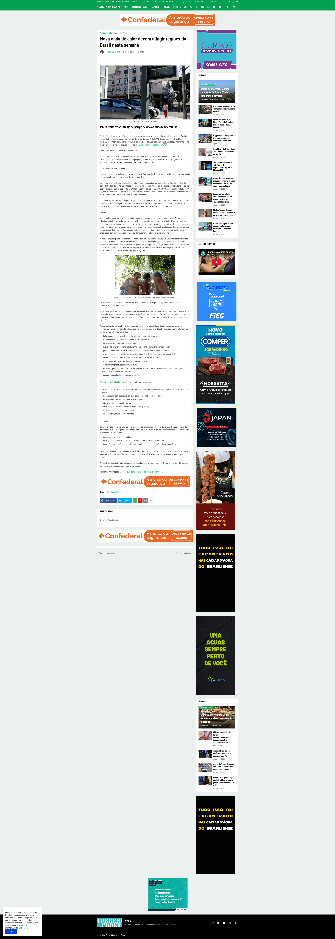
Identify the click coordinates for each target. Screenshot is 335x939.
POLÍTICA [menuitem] (177, 7)
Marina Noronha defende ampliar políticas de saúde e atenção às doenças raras (224, 212)
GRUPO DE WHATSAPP (105, 2)
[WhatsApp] (135, 500)
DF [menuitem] (214, 7)
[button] (228, 7)
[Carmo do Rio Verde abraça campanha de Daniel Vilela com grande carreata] (205, 767)
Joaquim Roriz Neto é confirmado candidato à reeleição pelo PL (222, 753)
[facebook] (225, 2)
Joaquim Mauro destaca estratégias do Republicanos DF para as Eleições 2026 (222, 166)
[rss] (235, 923)
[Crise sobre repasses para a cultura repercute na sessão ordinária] (205, 109)
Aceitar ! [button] (11, 931)
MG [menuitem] (202, 7)
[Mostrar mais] (151, 500)
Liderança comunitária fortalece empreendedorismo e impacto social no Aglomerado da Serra (222, 737)
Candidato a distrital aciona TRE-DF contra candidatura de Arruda (224, 151)
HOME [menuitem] (126, 7)
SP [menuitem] (185, 7)
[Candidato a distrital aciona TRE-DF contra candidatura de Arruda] (205, 152)
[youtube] (237, 2)
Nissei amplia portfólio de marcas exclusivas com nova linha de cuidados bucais (223, 227)
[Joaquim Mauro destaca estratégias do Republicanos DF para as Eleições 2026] (205, 165)
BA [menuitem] (208, 7)
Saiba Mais (23, 928)
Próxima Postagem (183, 553)
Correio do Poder (108, 7)
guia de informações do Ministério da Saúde (144, 472)
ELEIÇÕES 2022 (144, 2)
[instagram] (233, 2)
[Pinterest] (140, 500)
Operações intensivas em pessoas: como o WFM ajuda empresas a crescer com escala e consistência (224, 182)
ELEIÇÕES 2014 (199, 2)
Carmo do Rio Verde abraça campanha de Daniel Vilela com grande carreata (214, 92)
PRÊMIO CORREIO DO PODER (126, 2)
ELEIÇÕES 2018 (171, 2)
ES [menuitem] (197, 7)
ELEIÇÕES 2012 (212, 2)
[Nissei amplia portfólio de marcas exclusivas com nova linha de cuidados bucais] (205, 226)
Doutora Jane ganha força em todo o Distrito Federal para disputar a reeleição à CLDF (223, 781)
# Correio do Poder (120, 33)
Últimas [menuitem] (155, 7)
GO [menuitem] (220, 7)
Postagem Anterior (106, 553)
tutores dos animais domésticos (116, 382)
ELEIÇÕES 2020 (158, 2)
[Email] (145, 500)
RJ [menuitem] (191, 7)
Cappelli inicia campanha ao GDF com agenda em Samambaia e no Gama (224, 138)
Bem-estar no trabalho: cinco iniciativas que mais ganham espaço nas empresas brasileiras (223, 198)
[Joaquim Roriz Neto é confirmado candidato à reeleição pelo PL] (205, 754)
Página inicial (105, 33)
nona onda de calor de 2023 (151, 145)
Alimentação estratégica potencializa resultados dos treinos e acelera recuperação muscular (216, 716)
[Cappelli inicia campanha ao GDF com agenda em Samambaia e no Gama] (205, 138)
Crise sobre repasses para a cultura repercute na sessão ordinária (224, 109)
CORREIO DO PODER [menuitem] (139, 7)
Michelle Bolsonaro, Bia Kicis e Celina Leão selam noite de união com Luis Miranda (223, 124)
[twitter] (229, 2)
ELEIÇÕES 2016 (185, 2)
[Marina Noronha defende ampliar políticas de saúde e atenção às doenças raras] (205, 213)
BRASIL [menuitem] (167, 7)
